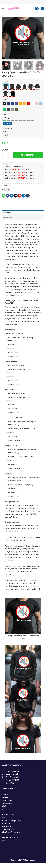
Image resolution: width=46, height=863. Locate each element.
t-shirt (9, 185)
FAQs (3, 809)
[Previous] (5, 38)
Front (6, 131)
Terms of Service (8, 800)
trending (7, 189)
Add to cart (28, 155)
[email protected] (11, 589)
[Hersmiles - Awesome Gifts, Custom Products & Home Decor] (19, 8)
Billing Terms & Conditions (11, 832)
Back (6, 135)
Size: (5, 115)
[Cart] (42, 8)
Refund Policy (8, 217)
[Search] (37, 8)
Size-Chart (5, 797)
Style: (5, 81)
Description (7, 213)
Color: (5, 99)
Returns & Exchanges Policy (11, 821)
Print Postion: (7, 128)
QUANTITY (5, 150)
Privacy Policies (7, 803)
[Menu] (3, 8)
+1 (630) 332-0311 (12, 771)
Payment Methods (8, 829)
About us (5, 795)
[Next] (41, 38)
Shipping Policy (7, 826)
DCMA (4, 806)
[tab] (23, 212)
